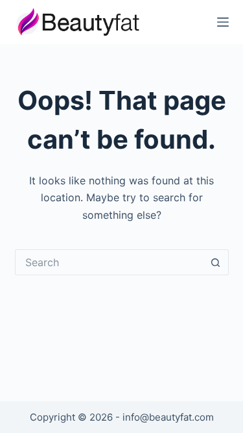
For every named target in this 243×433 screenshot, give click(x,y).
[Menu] (223, 22)
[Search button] (216, 262)
